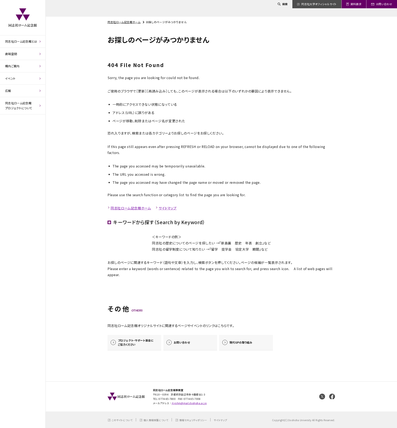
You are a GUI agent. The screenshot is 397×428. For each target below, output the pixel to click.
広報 (8, 91)
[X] (322, 396)
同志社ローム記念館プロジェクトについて (18, 105)
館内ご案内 (12, 66)
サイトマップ (168, 208)
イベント (10, 78)
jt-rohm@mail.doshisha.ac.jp (189, 403)
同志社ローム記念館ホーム (124, 22)
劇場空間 (11, 54)
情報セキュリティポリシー (193, 420)
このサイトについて (122, 420)
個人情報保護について (155, 420)
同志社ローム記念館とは (21, 41)
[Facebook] (332, 396)
